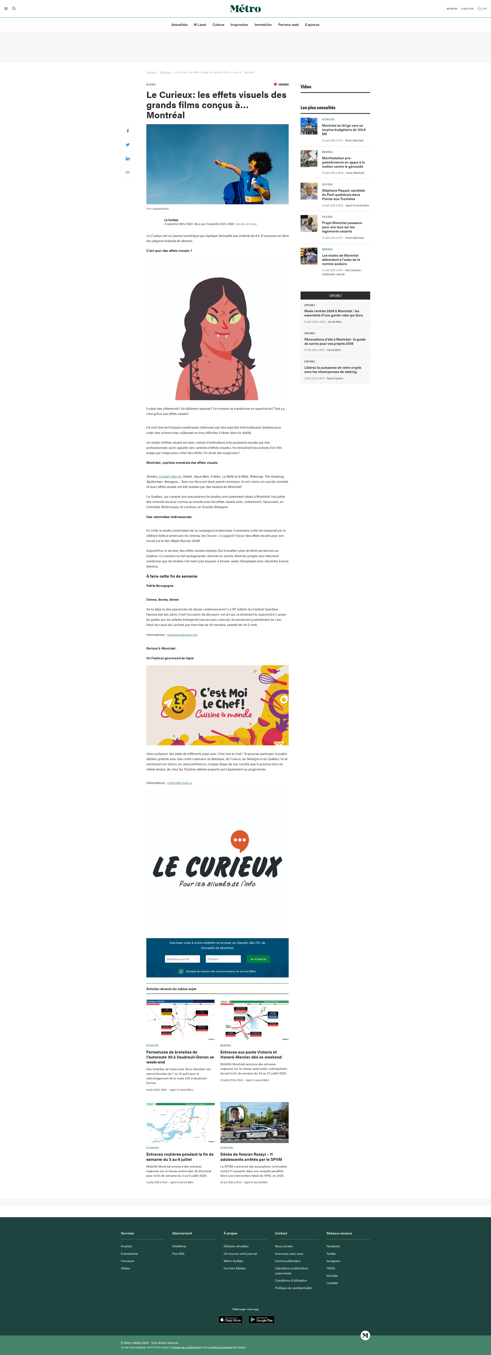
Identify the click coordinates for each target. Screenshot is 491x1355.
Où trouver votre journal (240, 1253)
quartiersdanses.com (182, 634)
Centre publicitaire (288, 1261)
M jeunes (165, 72)
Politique (327, 184)
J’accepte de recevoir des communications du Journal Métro (220, 971)
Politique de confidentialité (293, 1288)
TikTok (330, 1268)
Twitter (331, 1253)
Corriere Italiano (235, 1268)
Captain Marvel (169, 476)
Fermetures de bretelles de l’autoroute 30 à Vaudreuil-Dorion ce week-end (180, 1057)
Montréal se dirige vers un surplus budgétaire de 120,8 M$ (344, 129)
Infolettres (179, 1246)
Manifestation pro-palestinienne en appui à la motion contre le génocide (343, 162)
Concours (127, 1261)
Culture (219, 24)
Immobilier (263, 24)
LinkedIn (332, 1283)
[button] (5, 9)
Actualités (179, 24)
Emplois (126, 1246)
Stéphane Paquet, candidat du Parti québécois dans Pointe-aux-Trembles (343, 194)
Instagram (333, 1261)
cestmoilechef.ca (179, 782)
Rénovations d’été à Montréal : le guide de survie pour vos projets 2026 (335, 341)
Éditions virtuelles (236, 1246)
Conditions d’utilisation (291, 1280)
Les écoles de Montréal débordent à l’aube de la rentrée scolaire (341, 259)
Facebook (333, 1246)
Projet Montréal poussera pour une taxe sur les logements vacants (342, 226)
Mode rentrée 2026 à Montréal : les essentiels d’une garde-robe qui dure (333, 312)
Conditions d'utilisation (220, 1347)
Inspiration (239, 24)
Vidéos (125, 1268)
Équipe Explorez (335, 378)
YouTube (332, 1275)
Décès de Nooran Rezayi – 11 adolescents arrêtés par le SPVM (251, 1156)
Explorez (312, 24)
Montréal (225, 1045)
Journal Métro (335, 322)
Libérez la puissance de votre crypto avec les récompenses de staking (332, 369)
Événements (129, 1253)
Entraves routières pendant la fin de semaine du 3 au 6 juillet (180, 1156)
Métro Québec (233, 1261)
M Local (200, 24)
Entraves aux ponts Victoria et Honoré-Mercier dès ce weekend (251, 1054)
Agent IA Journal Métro (181, 1089)
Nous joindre (284, 1246)
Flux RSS (178, 1253)
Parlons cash (288, 24)
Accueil (151, 72)
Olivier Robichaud (354, 140)
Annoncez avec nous (289, 1253)
